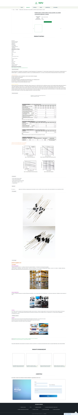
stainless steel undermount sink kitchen (23, 409)
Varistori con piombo (50, 343)
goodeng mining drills (38, 407)
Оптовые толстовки (35, 409)
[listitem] (39, 28)
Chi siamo (55, 7)
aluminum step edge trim (56, 409)
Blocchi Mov (45, 343)
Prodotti (28, 7)
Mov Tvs (36, 343)
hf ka (30, 407)
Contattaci (47, 7)
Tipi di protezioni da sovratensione (25, 343)
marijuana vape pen (23, 407)
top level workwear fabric (46, 409)
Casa (22, 7)
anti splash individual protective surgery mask (51, 407)
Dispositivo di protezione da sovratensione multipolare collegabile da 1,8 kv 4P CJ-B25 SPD (25, 338)
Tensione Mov (13, 343)
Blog (41, 7)
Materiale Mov (18, 343)
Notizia (34, 7)
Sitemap (45, 413)
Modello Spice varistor (57, 343)
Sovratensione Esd (40, 343)
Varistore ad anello (32, 343)
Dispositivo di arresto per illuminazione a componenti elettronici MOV (22, 339)
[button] (33, 28)
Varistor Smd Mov (62, 343)
